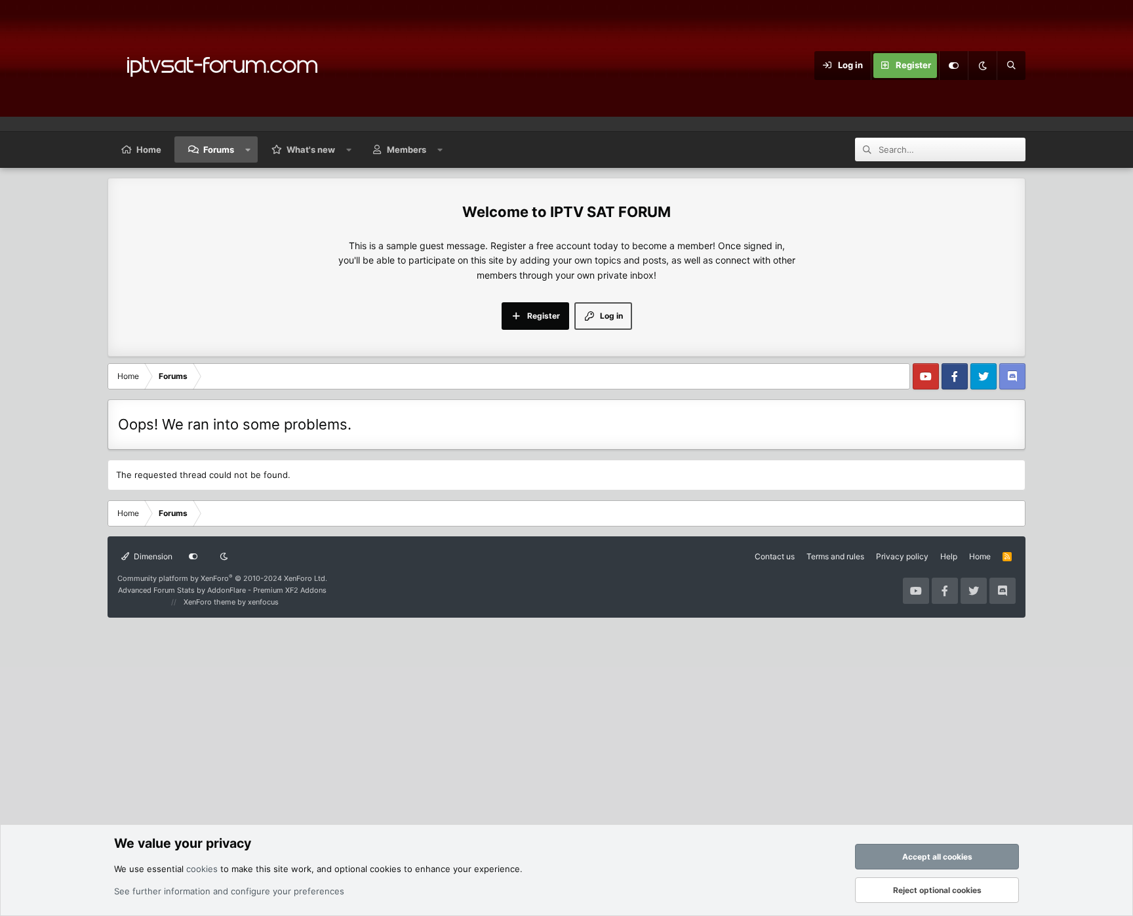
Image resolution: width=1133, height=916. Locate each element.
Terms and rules (835, 556)
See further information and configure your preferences (229, 891)
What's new (311, 149)
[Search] (1011, 65)
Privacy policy (902, 556)
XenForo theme (209, 602)
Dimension (152, 556)
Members (406, 149)
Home (148, 149)
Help (948, 556)
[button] (248, 149)
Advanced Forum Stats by (222, 590)
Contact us (775, 556)
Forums (218, 149)
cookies (202, 869)
